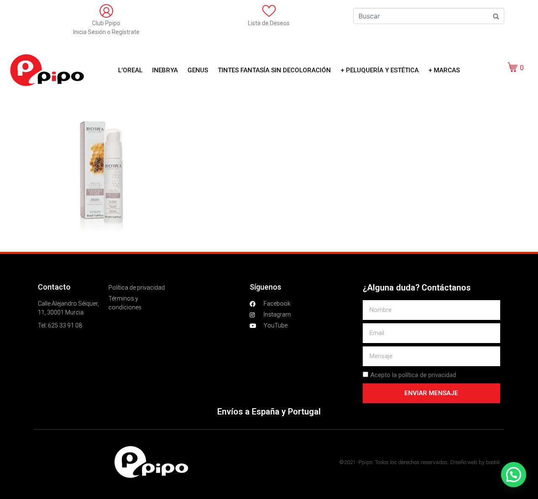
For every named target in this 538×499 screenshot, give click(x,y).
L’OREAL (130, 70)
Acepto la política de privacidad (413, 375)
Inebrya (165, 70)
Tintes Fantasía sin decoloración (274, 70)
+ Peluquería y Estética (379, 70)
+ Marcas (444, 70)
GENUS (197, 70)
